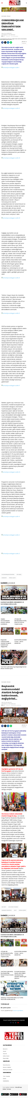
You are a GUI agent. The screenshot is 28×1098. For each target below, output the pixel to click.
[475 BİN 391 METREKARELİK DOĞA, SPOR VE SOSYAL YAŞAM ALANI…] (20, 612)
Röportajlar (6, 1058)
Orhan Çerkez (22, 910)
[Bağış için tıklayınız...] (14, 11)
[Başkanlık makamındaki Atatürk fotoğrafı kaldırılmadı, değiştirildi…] (7, 632)
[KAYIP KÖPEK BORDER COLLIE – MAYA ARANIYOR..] (20, 632)
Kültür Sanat (6, 1056)
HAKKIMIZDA (6, 1081)
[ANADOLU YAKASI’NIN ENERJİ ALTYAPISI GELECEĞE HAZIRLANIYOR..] (14, 988)
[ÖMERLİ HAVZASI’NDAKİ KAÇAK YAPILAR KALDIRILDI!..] (7, 612)
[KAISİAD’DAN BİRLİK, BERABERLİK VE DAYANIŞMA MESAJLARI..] (14, 592)
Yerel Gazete (13, 577)
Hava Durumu (6, 1065)
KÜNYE (4, 1078)
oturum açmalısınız (18, 1010)
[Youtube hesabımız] (18, 1023)
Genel (4, 1051)
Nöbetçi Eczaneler (7, 1069)
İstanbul (19, 574)
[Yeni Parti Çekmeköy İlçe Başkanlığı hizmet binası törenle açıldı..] (14, 657)
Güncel (8, 36)
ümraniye (4, 577)
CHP (15, 910)
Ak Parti (4, 907)
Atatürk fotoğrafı (13, 907)
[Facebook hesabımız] (10, 1023)
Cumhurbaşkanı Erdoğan (8, 574)
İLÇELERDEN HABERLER (16, 705)
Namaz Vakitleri (7, 1067)
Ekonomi (5, 1049)
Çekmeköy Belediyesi (7, 910)
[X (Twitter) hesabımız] (13, 1023)
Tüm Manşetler (14, 36)
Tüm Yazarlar (6, 1076)
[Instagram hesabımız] (15, 1023)
